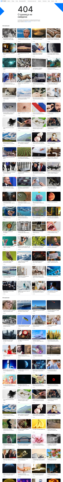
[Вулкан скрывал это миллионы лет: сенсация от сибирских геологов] (24, 139)
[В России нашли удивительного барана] (24, 80)
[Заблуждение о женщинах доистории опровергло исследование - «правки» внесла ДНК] (39, 65)
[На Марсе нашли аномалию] (54, 199)
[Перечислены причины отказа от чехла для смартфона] (54, 139)
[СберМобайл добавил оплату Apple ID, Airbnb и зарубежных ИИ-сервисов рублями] (39, 273)
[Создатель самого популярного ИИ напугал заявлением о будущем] (54, 243)
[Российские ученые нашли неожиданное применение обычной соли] (39, 411)
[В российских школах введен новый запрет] (9, 288)
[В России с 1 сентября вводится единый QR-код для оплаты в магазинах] (24, 184)
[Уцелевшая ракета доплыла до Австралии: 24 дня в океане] (24, 367)
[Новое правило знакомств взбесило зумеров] (9, 411)
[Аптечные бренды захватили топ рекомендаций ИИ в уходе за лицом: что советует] (39, 288)
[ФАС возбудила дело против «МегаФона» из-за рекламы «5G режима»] (9, 332)
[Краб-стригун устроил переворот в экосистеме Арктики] (9, 347)
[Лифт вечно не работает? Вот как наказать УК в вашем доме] (54, 332)
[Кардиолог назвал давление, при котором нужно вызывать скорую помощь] (24, 243)
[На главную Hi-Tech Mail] (4, 1)
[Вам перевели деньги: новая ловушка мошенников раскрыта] (39, 95)
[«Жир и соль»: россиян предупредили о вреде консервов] (24, 199)
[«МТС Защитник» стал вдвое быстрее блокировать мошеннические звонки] (54, 288)
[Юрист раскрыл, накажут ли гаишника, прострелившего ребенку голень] (54, 154)
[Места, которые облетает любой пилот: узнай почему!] (39, 214)
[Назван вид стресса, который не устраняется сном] (54, 95)
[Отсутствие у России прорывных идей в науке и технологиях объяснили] (39, 426)
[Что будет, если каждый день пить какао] (24, 396)
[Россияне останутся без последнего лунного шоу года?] (24, 441)
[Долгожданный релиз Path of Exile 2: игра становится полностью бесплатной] (39, 258)
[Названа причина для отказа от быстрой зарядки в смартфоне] (24, 124)
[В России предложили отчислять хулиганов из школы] (9, 169)
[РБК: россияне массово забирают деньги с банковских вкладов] (39, 199)
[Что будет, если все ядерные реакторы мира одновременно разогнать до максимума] (54, 214)
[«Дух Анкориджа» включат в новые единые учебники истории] (39, 169)
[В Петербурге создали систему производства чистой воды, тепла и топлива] (39, 243)
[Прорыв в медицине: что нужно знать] (24, 110)
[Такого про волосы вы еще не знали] (9, 124)
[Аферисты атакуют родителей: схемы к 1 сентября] (9, 243)
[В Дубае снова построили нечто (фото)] (9, 154)
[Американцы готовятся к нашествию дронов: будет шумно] (54, 303)
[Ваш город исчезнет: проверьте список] (9, 50)
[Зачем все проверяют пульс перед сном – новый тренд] (24, 303)
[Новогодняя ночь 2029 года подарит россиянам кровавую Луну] (54, 441)
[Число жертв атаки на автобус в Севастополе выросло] (39, 154)
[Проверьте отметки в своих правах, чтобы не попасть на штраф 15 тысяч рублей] (54, 258)
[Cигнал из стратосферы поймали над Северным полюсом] (24, 95)
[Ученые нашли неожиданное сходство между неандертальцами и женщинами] (54, 124)
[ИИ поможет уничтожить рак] (54, 273)
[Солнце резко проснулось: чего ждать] (9, 65)
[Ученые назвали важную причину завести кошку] (9, 95)
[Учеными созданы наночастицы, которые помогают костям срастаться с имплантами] (54, 228)
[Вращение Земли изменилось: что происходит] (24, 426)
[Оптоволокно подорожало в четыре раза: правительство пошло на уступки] (54, 318)
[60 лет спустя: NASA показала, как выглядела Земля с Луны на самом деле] (54, 50)
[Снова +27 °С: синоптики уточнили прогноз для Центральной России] (24, 332)
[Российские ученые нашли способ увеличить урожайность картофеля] (24, 154)
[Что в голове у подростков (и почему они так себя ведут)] (54, 80)
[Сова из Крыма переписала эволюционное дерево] (9, 258)
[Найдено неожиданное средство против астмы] (24, 288)
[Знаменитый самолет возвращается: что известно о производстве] (54, 65)
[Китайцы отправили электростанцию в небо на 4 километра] (39, 396)
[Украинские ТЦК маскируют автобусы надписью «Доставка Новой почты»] (39, 80)
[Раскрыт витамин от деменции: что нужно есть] (54, 110)
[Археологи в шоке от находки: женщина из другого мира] (39, 124)
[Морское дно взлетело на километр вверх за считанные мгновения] (9, 139)
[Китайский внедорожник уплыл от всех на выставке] (9, 273)
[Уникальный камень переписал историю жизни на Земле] (39, 35)
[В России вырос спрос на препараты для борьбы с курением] (54, 426)
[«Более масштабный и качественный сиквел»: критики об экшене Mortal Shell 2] (9, 199)
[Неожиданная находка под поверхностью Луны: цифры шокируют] (9, 35)
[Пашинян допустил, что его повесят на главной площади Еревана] (9, 184)
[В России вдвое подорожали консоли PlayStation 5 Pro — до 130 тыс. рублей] (9, 426)
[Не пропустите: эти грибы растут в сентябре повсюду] (9, 214)
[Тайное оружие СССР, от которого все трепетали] (54, 184)
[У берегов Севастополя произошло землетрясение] (24, 214)
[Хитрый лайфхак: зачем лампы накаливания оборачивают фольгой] (9, 110)
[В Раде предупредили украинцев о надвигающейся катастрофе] (24, 382)
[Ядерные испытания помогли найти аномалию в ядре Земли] (24, 318)
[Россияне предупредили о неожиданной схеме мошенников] (9, 441)
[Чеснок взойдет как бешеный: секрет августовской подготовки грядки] (39, 139)
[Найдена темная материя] (24, 347)
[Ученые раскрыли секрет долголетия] (54, 382)
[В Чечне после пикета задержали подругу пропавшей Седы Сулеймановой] (9, 367)
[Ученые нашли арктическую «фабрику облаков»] (24, 258)
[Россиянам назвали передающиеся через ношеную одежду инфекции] (54, 347)
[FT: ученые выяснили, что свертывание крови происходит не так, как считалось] (9, 80)
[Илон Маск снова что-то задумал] (54, 411)
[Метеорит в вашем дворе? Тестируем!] (9, 228)
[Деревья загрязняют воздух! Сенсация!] (9, 303)
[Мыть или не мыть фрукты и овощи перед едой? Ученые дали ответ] (39, 441)
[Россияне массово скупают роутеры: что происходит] (9, 396)
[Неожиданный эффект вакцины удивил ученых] (39, 347)
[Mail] (1, 1)
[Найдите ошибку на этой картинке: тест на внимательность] (39, 184)
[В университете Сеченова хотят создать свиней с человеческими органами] (54, 35)
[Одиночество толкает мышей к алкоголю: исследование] (9, 318)
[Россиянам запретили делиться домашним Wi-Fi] (24, 169)
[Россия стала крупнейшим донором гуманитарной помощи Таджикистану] (39, 110)
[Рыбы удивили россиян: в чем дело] (24, 50)
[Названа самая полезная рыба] (39, 303)
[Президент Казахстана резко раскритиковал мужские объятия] (24, 35)
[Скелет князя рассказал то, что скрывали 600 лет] (39, 382)
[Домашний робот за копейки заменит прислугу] (39, 228)
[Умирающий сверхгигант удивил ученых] (39, 367)
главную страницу (28, 21)
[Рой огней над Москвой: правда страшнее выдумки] (54, 367)
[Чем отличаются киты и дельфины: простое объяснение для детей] (39, 332)
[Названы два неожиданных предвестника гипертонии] (39, 50)
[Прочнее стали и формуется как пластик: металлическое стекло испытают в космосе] (24, 65)
